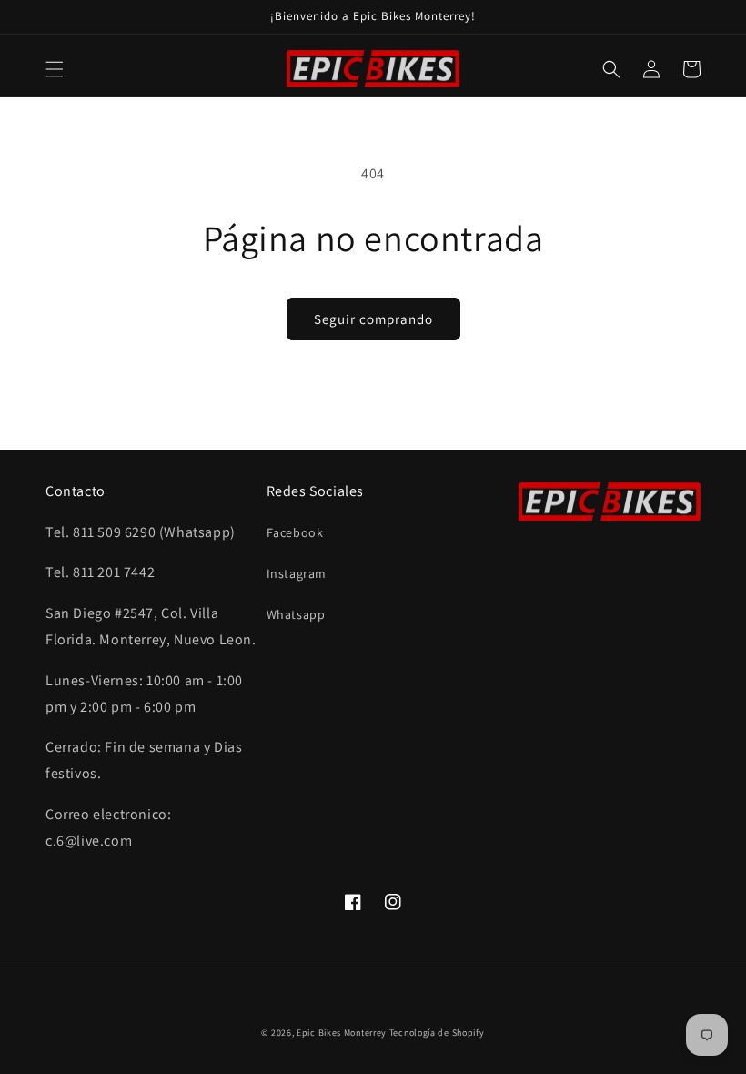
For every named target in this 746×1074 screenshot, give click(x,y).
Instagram (297, 573)
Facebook (295, 532)
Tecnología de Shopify (437, 1033)
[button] (55, 69)
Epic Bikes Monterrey (342, 1033)
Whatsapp (296, 614)
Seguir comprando (373, 319)
